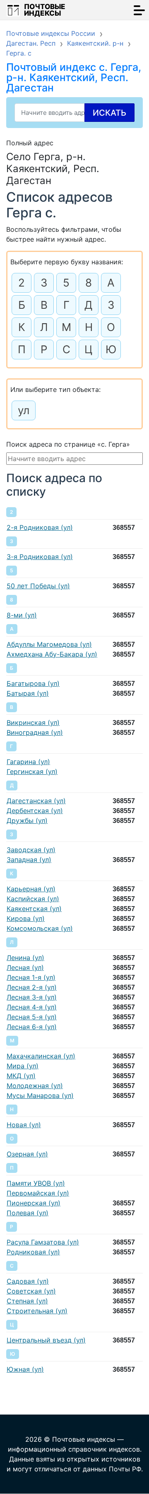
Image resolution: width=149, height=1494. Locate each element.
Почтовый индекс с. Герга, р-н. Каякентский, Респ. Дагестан (73, 77)
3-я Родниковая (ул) (40, 556)
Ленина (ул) (25, 957)
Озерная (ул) (27, 1154)
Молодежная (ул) (35, 1085)
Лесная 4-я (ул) (32, 1007)
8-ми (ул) (22, 615)
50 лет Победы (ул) (38, 586)
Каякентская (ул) (34, 908)
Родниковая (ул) (33, 1252)
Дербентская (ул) (35, 810)
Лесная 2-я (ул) (32, 987)
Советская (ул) (31, 1291)
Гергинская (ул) (32, 771)
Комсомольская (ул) (40, 928)
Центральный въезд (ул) (46, 1340)
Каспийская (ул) (33, 899)
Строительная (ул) (37, 1311)
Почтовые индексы (44, 9)
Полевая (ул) (27, 1213)
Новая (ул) (24, 1125)
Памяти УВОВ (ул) (36, 1183)
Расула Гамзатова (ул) (43, 1242)
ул (23, 410)
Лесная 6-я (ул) (32, 1027)
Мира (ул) (22, 1066)
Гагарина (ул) (28, 761)
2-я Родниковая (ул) (40, 527)
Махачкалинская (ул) (41, 1056)
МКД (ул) (21, 1076)
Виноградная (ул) (35, 732)
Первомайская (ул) (38, 1193)
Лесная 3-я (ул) (32, 997)
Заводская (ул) (31, 850)
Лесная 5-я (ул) (32, 1017)
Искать (109, 113)
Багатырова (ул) (33, 683)
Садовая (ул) (28, 1281)
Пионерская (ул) (33, 1203)
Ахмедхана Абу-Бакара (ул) (52, 654)
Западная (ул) (29, 859)
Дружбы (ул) (27, 820)
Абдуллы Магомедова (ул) (49, 644)
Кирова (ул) (26, 918)
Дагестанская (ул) (36, 801)
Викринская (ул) (33, 722)
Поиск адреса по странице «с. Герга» (68, 444)
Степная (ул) (27, 1301)
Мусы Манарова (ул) (40, 1095)
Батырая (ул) (28, 693)
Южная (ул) (25, 1369)
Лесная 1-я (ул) (31, 977)
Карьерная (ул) (31, 889)
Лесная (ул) (25, 967)
